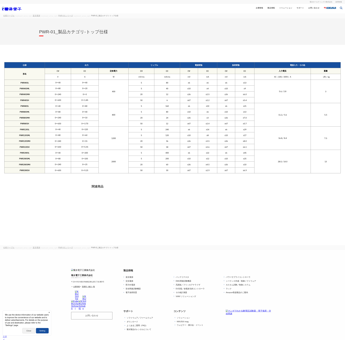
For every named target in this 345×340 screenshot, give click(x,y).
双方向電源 (130, 285)
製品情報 (271, 8)
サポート (300, 8)
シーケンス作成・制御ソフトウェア (241, 281)
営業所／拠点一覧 (88, 287)
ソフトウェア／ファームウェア (140, 318)
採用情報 (338, 2)
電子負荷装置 (131, 292)
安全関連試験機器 (133, 289)
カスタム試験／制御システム (238, 285)
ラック (229, 289)
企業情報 (259, 8)
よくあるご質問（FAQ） (137, 326)
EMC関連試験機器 (183, 281)
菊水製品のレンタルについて (139, 329)
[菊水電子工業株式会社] (13, 8)
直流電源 (129, 277)
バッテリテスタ (182, 277)
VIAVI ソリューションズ (186, 296)
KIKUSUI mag (183, 322)
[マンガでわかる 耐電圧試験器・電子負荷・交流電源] (249, 320)
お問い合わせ (314, 8)
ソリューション (285, 8)
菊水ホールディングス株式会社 (321, 2)
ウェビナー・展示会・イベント (190, 325)
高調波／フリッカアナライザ (188, 285)
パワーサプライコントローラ (238, 277)
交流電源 (129, 281)
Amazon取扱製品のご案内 (237, 292)
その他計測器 (181, 292)
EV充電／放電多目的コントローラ (190, 289)
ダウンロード (132, 322)
